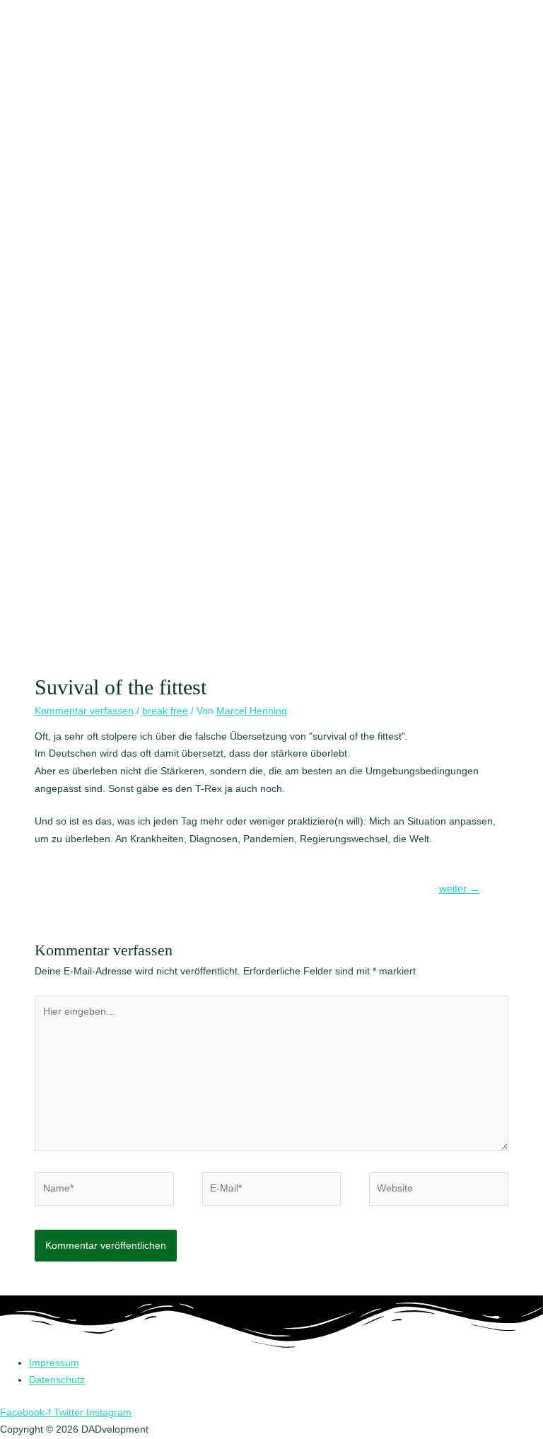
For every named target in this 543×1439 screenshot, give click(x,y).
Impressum (54, 1363)
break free (165, 711)
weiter (459, 889)
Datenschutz (57, 1380)
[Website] (438, 1192)
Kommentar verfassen (84, 711)
